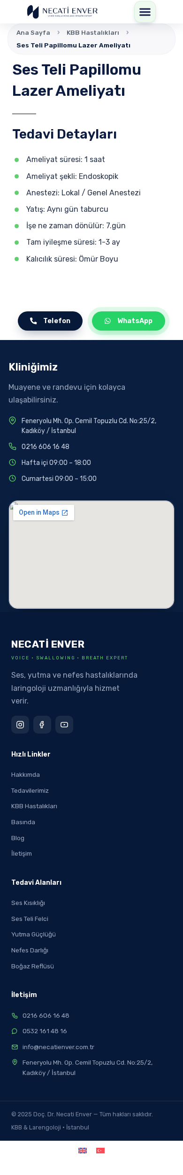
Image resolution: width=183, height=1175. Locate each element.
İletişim (21, 853)
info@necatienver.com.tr (58, 1047)
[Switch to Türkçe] (100, 1150)
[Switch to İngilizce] (83, 1150)
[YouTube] (64, 725)
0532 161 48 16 (45, 1031)
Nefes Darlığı (29, 950)
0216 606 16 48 (45, 447)
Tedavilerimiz (30, 790)
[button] (145, 12)
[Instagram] (20, 725)
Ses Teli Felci (29, 918)
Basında (23, 822)
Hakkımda (25, 774)
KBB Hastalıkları (93, 32)
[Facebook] (42, 725)
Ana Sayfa (33, 32)
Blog (17, 838)
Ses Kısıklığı (28, 902)
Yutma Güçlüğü (33, 934)
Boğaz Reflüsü (32, 966)
